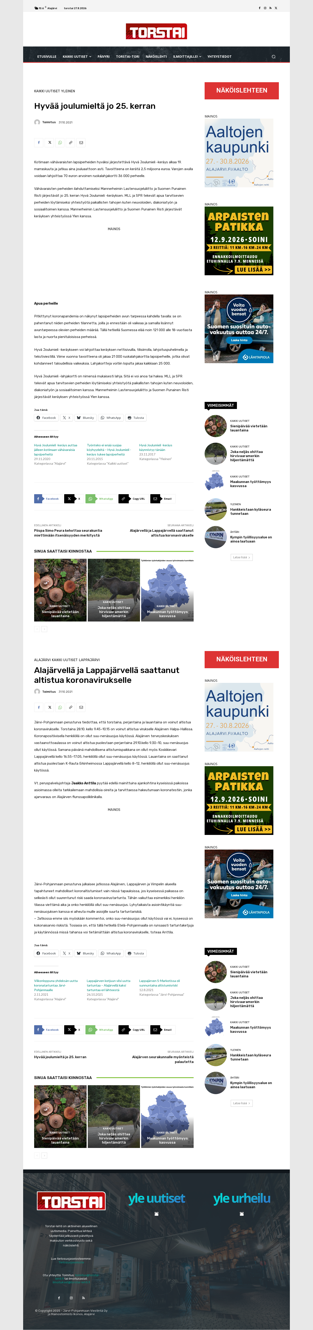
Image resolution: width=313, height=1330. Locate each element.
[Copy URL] (70, 142)
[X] (276, 8)
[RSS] (270, 8)
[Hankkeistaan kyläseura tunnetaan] (216, 509)
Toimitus (49, 122)
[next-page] (44, 629)
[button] (273, 56)
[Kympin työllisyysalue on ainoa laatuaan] (216, 537)
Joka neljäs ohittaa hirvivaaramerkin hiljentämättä (114, 612)
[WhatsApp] (59, 142)
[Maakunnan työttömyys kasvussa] (167, 590)
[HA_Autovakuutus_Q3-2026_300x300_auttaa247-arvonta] (239, 362)
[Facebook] (259, 8)
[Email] (80, 142)
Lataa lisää (240, 557)
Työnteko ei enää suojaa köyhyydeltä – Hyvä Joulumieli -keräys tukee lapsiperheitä (109, 449)
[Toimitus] (37, 122)
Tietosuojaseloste (71, 1262)
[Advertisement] (114, 264)
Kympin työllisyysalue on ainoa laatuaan (251, 539)
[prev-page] (37, 629)
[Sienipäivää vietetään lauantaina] (60, 590)
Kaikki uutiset (47, 91)
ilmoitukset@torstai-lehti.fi (71, 1282)
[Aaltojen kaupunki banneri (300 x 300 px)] (239, 186)
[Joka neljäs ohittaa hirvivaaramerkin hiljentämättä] (114, 590)
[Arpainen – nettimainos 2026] (239, 274)
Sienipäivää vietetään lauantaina (60, 614)
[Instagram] (265, 8)
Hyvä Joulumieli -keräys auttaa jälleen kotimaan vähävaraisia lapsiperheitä (55, 449)
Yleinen (68, 91)
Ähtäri (234, 532)
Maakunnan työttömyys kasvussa (167, 614)
